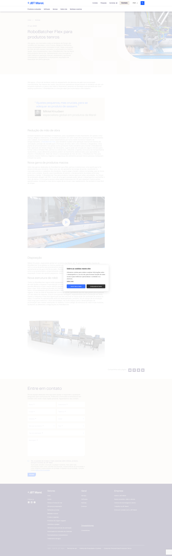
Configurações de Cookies (96, 286)
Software (47, 9)
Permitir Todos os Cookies (76, 286)
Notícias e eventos (76, 9)
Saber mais (70, 281)
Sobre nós (63, 9)
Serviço (55, 9)
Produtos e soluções (34, 9)
